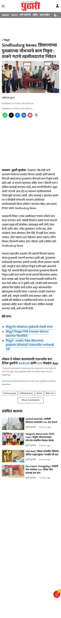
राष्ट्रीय (35, 15)
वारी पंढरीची (25, 15)
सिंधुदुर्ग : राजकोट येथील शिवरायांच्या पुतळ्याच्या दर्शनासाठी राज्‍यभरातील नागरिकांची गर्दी (30, 345)
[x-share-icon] (11, 117)
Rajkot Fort (50, 393)
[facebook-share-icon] (17, 117)
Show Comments (31, 400)
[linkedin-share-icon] (23, 117)
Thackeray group (9, 393)
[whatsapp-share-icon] (5, 117)
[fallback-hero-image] (13, 424)
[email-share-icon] (30, 117)
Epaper (5, 15)
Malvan (39, 393)
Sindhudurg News (26, 393)
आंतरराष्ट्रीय (45, 15)
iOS (39, 363)
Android (24, 363)
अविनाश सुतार (8, 98)
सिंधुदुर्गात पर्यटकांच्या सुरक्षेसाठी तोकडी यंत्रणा (29, 327)
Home (14, 15)
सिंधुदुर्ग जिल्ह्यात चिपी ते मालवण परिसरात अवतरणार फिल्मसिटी (27, 334)
